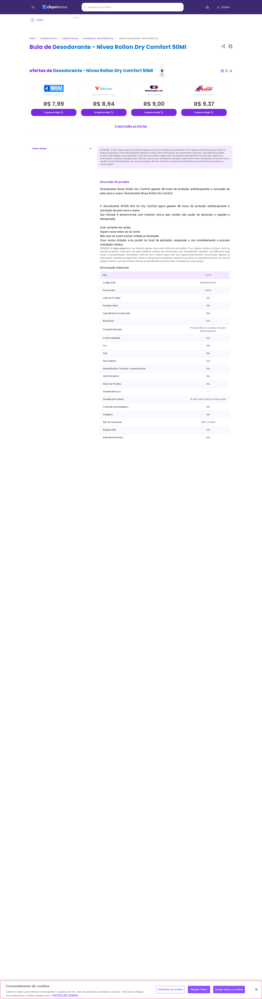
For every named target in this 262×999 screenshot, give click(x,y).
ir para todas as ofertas (131, 126)
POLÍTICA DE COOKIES (65, 995)
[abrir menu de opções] (33, 7)
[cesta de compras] (207, 7)
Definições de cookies (170, 989)
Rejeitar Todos (199, 989)
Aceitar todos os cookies (229, 989)
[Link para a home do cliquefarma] (61, 7)
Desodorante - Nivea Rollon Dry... (99, 38)
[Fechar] (256, 989)
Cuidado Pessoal (69, 38)
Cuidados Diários (48, 38)
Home (32, 38)
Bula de (107, 47)
